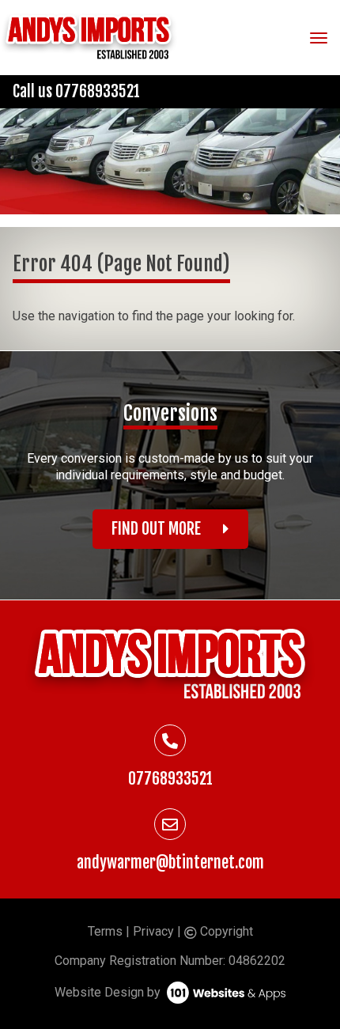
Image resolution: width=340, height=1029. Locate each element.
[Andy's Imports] (88, 37)
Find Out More (157, 529)
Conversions (170, 413)
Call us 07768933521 (76, 91)
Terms (105, 931)
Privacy (153, 931)
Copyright (224, 931)
